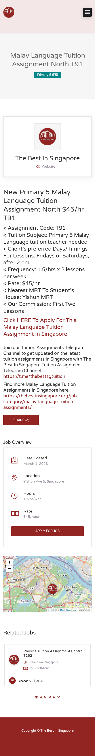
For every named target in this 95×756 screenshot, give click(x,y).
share (18, 420)
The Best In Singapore (47, 158)
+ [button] (9, 562)
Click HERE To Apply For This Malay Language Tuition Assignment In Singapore (39, 327)
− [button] (9, 568)
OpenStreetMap (68, 610)
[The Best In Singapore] (8, 12)
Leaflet (52, 610)
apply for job (47, 531)
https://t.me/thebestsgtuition (34, 376)
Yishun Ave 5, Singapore (43, 481)
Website (48, 166)
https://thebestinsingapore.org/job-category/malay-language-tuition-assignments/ (41, 401)
